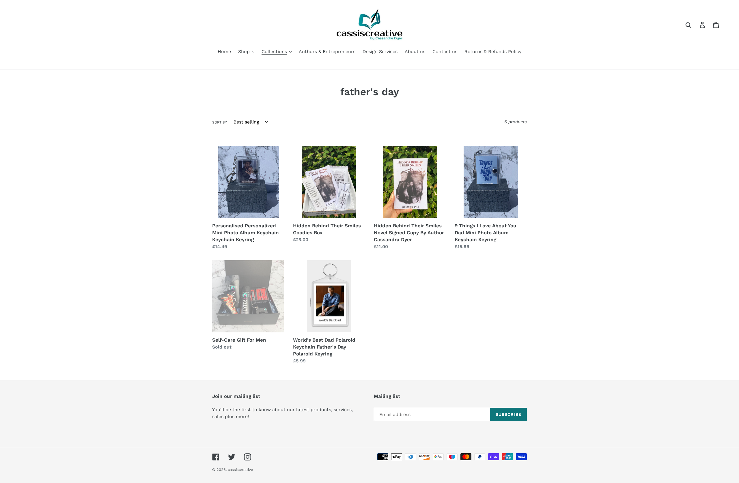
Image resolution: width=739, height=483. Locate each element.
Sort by (219, 122)
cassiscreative (240, 469)
